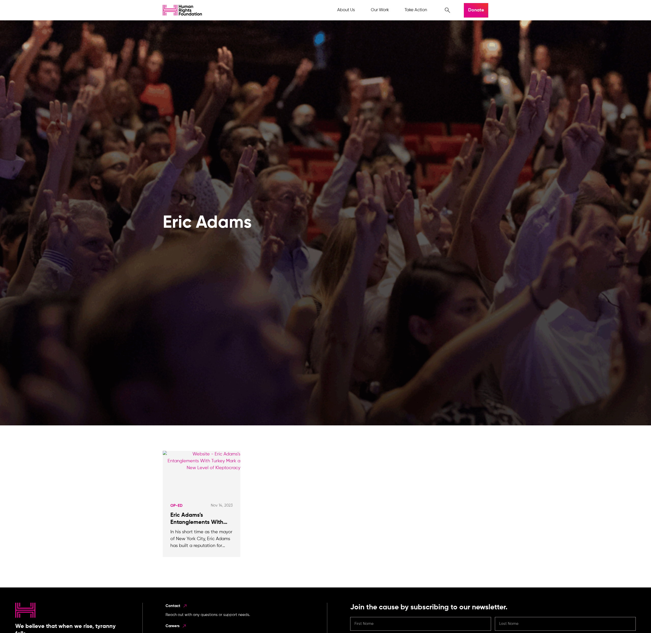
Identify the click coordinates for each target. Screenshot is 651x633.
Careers (173, 626)
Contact (173, 606)
